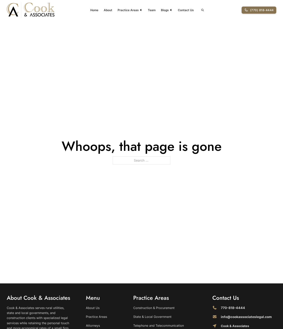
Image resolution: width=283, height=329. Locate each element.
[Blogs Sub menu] (170, 10)
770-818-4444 (233, 308)
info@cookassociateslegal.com (246, 317)
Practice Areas (128, 10)
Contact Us (186, 10)
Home (94, 10)
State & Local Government (152, 317)
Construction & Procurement (154, 308)
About (108, 10)
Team (152, 10)
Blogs (165, 10)
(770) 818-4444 (262, 10)
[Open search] (202, 10)
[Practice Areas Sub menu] (140, 10)
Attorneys (93, 325)
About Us (93, 308)
